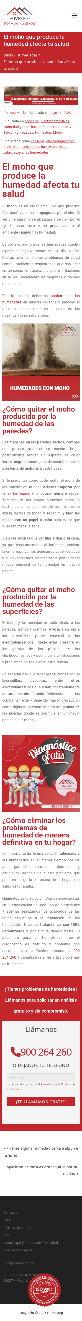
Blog (7, 1235)
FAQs (8, 1220)
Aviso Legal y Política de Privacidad (31, 1242)
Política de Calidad (18, 1227)
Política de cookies (18, 1250)
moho (63, 147)
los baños (22, 493)
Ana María (18, 112)
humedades (29, 147)
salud (8, 152)
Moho (57, 132)
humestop (49, 147)
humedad (11, 147)
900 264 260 (46, 1052)
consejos (37, 141)
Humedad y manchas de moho (27, 127)
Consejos (32, 121)
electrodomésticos (60, 141)
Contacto (10, 1212)
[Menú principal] (74, 16)
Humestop (43, 132)
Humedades (23, 132)
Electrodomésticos (55, 121)
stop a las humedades (31, 152)
